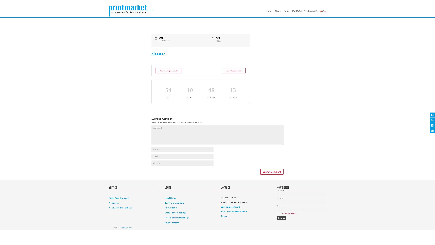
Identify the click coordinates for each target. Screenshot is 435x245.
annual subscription (319, 11)
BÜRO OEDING (127, 228)
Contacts (312, 11)
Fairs (286, 11)
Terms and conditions (174, 203)
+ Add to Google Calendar (168, 71)
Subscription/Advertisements (234, 211)
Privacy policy (171, 207)
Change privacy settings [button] (175, 212)
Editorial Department (230, 207)
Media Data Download (119, 198)
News (278, 11)
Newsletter (297, 11)
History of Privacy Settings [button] (177, 217)
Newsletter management (120, 207)
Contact (307, 11)
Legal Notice (170, 198)
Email (278, 206)
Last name (280, 198)
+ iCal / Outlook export (233, 71)
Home (269, 11)
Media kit (297, 11)
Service (224, 216)
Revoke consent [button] (172, 222)
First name (280, 190)
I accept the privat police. (288, 214)
